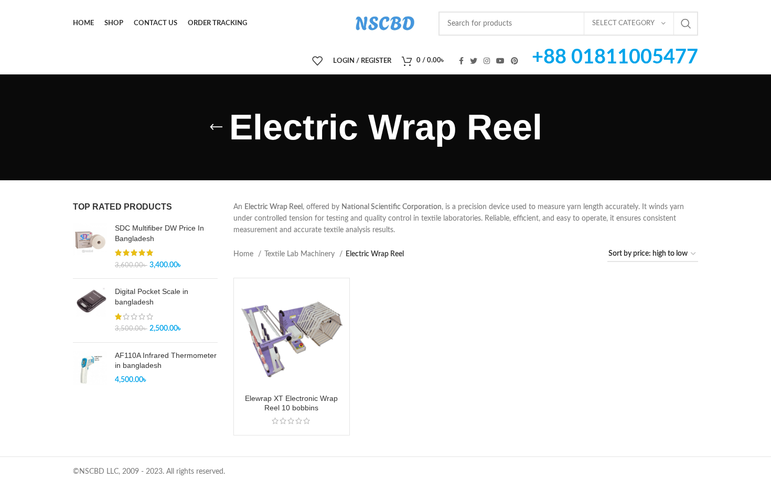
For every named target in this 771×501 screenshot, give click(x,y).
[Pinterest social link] (514, 61)
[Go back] (216, 127)
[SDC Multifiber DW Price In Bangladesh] (90, 246)
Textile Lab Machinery (300, 254)
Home (244, 254)
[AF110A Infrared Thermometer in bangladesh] (90, 368)
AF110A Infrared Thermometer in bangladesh (166, 360)
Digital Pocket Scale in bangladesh (151, 296)
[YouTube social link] (500, 61)
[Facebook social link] (461, 61)
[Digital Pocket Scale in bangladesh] (90, 310)
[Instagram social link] (486, 61)
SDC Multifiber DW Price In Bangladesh (159, 233)
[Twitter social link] (473, 61)
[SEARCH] (686, 24)
